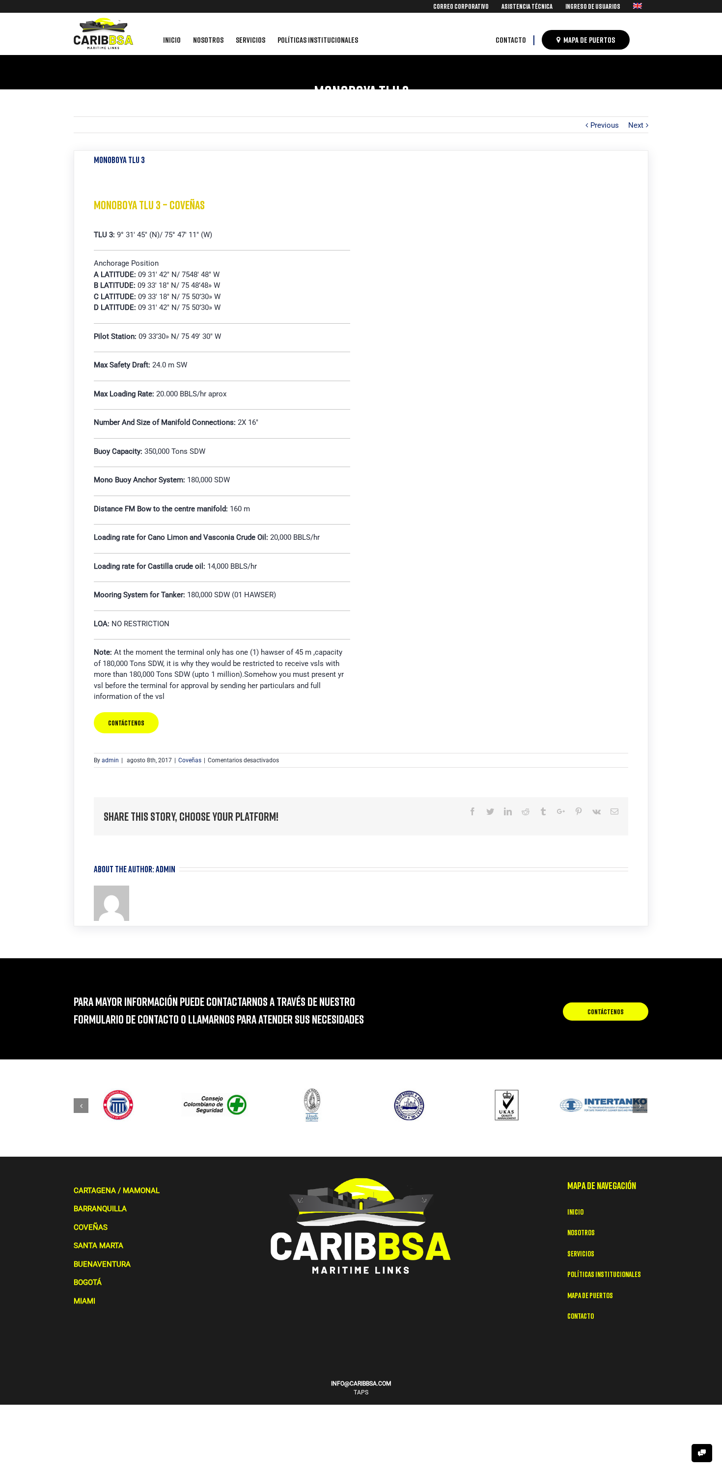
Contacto (580, 1315)
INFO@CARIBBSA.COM (361, 1383)
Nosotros (581, 1232)
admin (110, 760)
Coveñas (189, 760)
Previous (604, 125)
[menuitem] (461, 6)
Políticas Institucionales (604, 1274)
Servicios (580, 1253)
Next (635, 125)
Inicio (575, 1211)
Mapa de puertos (590, 1295)
